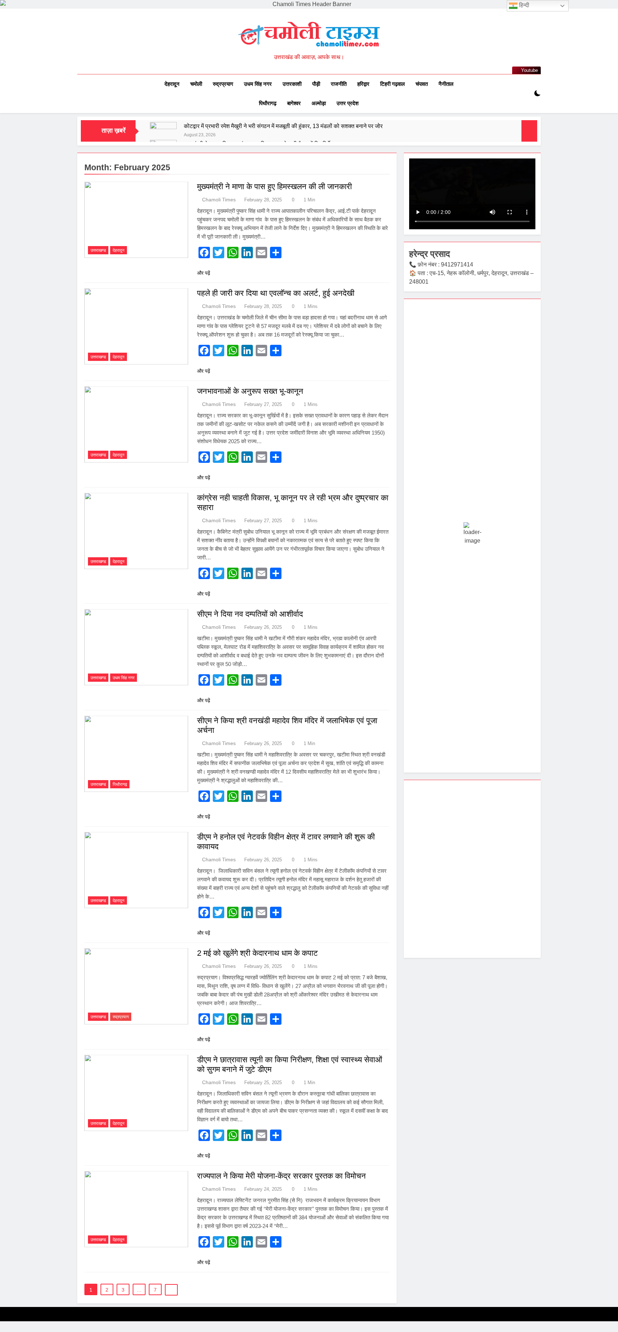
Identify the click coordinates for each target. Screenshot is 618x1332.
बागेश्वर (294, 103)
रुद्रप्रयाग (223, 84)
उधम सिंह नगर (258, 84)
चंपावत (422, 84)
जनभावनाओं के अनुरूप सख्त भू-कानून (250, 391)
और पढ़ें (203, 273)
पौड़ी (316, 84)
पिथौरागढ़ (267, 103)
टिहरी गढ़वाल (392, 84)
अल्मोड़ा (319, 103)
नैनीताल (445, 84)
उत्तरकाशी (292, 84)
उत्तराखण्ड (98, 250)
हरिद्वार (363, 84)
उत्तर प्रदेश (348, 103)
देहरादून (172, 84)
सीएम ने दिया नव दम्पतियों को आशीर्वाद (250, 613)
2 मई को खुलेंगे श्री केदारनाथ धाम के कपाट (257, 953)
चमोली (196, 84)
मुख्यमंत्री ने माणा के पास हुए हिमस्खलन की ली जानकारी (274, 186)
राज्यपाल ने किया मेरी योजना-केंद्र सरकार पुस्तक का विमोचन (281, 1175)
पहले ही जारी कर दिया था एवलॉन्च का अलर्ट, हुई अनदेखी (275, 293)
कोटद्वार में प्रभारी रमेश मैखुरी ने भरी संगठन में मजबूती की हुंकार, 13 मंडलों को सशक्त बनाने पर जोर (283, 126)
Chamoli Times (219, 199)
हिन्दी (523, 5)
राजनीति (339, 84)
